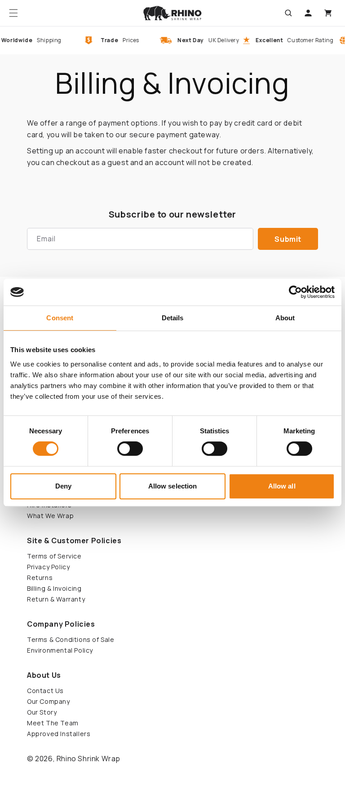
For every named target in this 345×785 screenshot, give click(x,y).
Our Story (42, 712)
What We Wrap (50, 515)
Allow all (282, 486)
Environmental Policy (60, 650)
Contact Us (45, 690)
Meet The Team (53, 723)
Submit (287, 239)
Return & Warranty (56, 599)
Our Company (48, 701)
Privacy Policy (48, 567)
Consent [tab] (59, 318)
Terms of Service (54, 556)
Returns (40, 577)
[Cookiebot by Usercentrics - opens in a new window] (295, 292)
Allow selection (172, 486)
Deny (63, 486)
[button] (13, 13)
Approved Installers (58, 733)
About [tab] (285, 318)
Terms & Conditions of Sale (71, 639)
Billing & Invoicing (54, 588)
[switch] (130, 448)
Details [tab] (173, 318)
